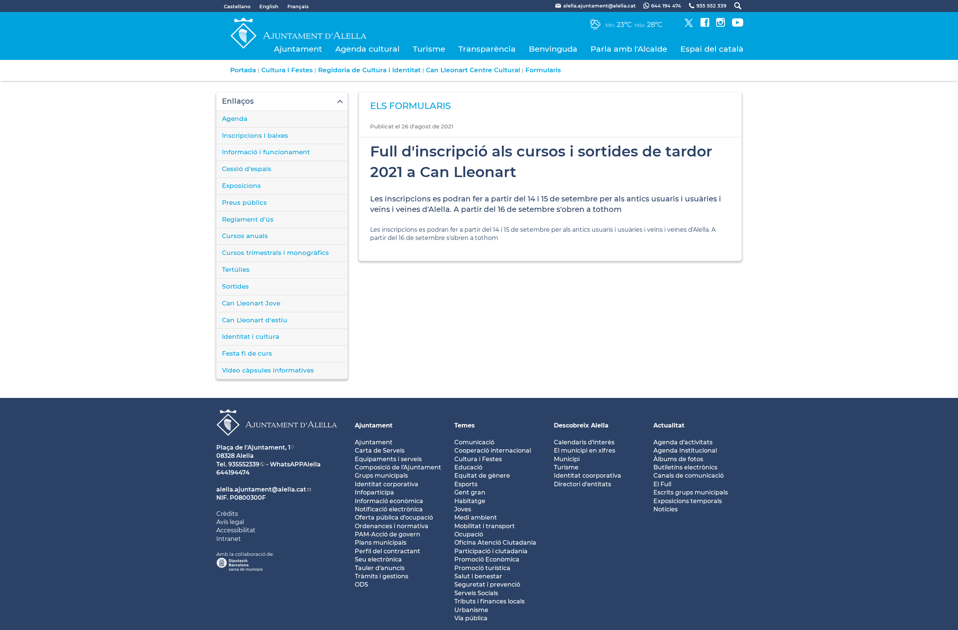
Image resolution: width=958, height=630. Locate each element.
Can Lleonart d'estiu (254, 320)
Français (298, 6)
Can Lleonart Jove (251, 303)
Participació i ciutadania (491, 551)
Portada (243, 70)
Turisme (429, 49)
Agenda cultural (367, 49)
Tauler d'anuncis (380, 568)
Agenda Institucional (685, 450)
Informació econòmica (389, 501)
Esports (466, 484)
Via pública (471, 618)
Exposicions (241, 185)
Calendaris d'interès (584, 442)
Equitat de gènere (482, 475)
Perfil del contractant (387, 551)
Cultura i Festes (287, 70)
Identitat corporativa (386, 484)
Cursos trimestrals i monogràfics (275, 252)
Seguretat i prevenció (487, 584)
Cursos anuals (245, 236)
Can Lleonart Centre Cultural (473, 70)
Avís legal (230, 522)
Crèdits (227, 513)
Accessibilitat (236, 530)
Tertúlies (236, 269)
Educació (468, 467)
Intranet (228, 538)
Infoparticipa (374, 492)
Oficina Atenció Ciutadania (495, 542)
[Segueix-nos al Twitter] (689, 24)
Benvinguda (553, 49)
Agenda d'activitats (683, 442)
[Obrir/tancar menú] (282, 101)
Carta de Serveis (380, 450)
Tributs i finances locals (489, 601)
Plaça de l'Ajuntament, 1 (253, 447)
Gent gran (469, 492)
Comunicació (474, 442)
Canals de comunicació (688, 475)
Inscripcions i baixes (255, 135)
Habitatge (469, 501)
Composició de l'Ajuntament (398, 467)
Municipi (567, 459)
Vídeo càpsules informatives (268, 370)
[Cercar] (734, 6)
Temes (464, 425)
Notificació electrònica (389, 509)
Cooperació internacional (492, 450)
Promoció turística (482, 568)
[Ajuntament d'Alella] (276, 441)
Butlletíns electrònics (685, 467)
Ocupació (468, 534)
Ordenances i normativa (391, 526)
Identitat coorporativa (587, 475)
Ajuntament (298, 49)
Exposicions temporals (687, 501)
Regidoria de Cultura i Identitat (369, 70)
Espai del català (712, 49)
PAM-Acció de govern (387, 534)
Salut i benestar (478, 576)
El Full (662, 484)
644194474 (233, 472)
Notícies (665, 509)
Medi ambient (475, 517)
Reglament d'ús (248, 219)
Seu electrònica (378, 559)
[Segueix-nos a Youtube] (738, 24)
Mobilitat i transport (484, 526)
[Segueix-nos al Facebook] (705, 24)
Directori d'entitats (582, 484)
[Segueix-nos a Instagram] (720, 24)
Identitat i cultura (250, 336)
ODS (361, 584)
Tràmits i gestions (381, 576)
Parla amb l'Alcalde (629, 49)
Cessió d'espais (246, 169)
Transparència (487, 49)
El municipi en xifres (584, 450)
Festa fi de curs (247, 353)
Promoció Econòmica (486, 559)
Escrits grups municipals (690, 492)
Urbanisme (471, 610)
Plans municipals (380, 542)
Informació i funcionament (266, 152)
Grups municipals (381, 475)
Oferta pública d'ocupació (394, 517)
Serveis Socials (476, 593)
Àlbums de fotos (678, 459)
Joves (462, 509)
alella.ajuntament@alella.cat (261, 489)
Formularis (543, 70)
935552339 (243, 464)
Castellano (237, 6)
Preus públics (244, 202)
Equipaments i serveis (388, 459)
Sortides (235, 286)
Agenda (234, 118)
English (268, 6)
